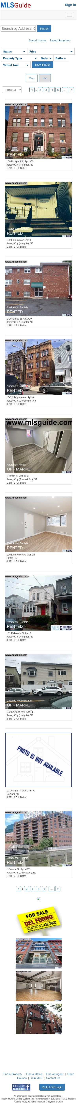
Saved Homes (37, 40)
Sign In (70, 5)
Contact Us (53, 1077)
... (65, 89)
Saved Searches (60, 40)
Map (31, 78)
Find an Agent (54, 1074)
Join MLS (36, 1077)
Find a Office (34, 1074)
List (44, 78)
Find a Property (12, 1074)
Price (32, 51)
